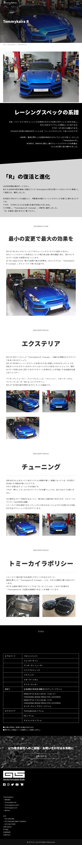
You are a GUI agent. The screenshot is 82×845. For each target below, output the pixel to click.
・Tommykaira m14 (11, 805)
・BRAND (6, 800)
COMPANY (7, 832)
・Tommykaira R (9, 802)
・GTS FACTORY (9, 824)
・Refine (6, 810)
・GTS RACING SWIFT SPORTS (14, 821)
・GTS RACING (8, 819)
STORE (6, 829)
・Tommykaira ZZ (10, 808)
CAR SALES (7, 827)
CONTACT (7, 835)
